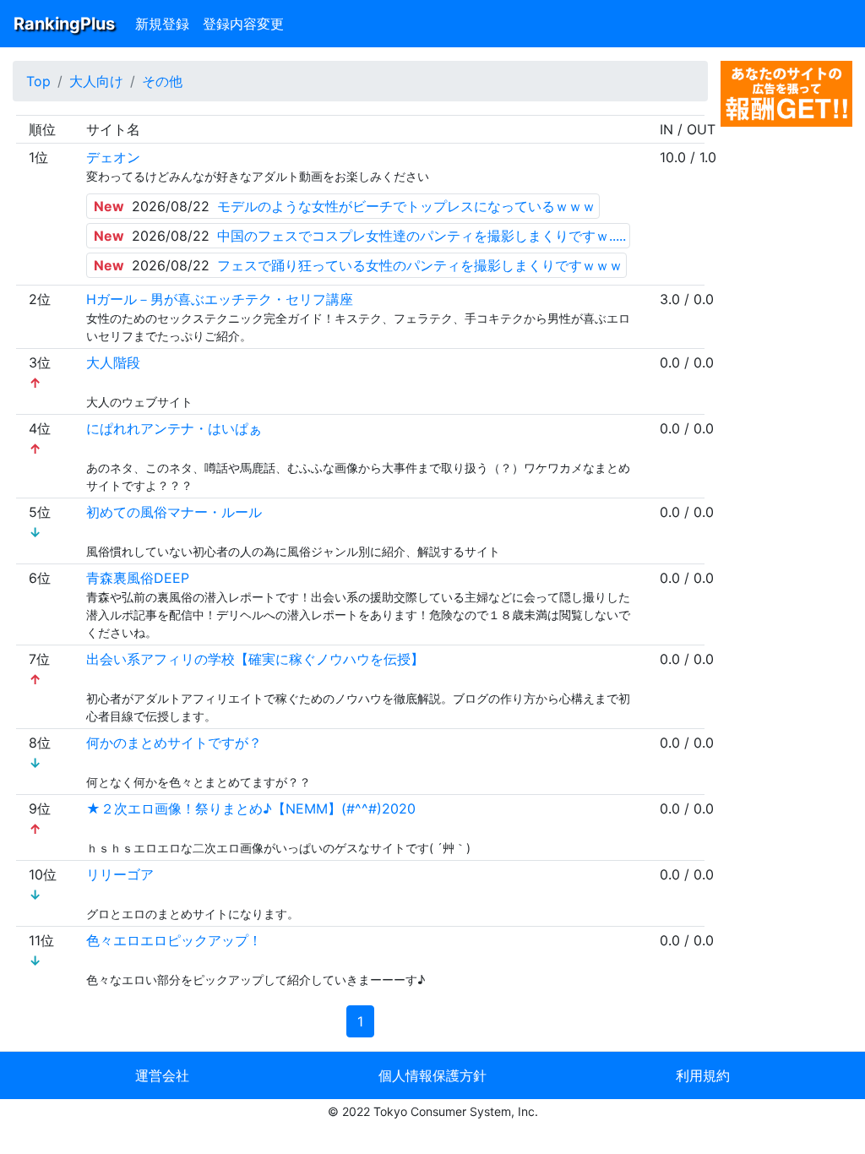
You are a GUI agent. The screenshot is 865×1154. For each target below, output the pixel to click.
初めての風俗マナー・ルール (174, 512)
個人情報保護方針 (432, 1075)
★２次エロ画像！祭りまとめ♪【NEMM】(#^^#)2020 (251, 808)
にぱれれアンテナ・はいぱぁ (174, 428)
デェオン (113, 157)
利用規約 (703, 1075)
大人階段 (113, 362)
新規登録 (162, 23)
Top (38, 81)
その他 (162, 81)
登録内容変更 (243, 23)
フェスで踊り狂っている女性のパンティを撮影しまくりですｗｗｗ (420, 265)
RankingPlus (64, 24)
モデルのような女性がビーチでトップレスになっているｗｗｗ (406, 206)
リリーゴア (120, 874)
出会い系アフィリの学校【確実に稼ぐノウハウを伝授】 (255, 658)
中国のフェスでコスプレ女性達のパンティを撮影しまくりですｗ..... (421, 235)
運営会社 (162, 1075)
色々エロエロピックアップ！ (174, 940)
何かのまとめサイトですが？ (174, 742)
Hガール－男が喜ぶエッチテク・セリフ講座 (219, 299)
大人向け (96, 81)
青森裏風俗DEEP (137, 577)
